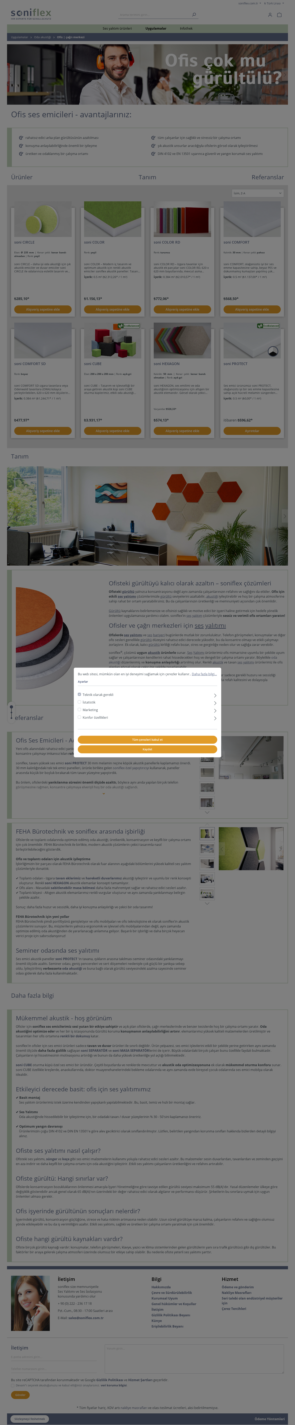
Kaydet (147, 749)
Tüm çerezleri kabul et (147, 740)
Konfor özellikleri (95, 717)
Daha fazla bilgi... (204, 674)
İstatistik (89, 702)
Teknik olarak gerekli (98, 694)
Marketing (90, 710)
